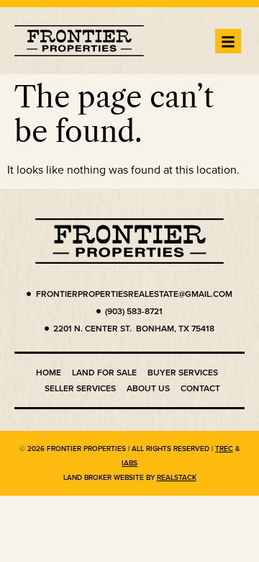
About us (148, 388)
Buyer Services (182, 372)
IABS (129, 463)
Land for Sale (104, 372)
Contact (200, 388)
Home (48, 372)
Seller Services (80, 388)
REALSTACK (176, 477)
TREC (224, 448)
